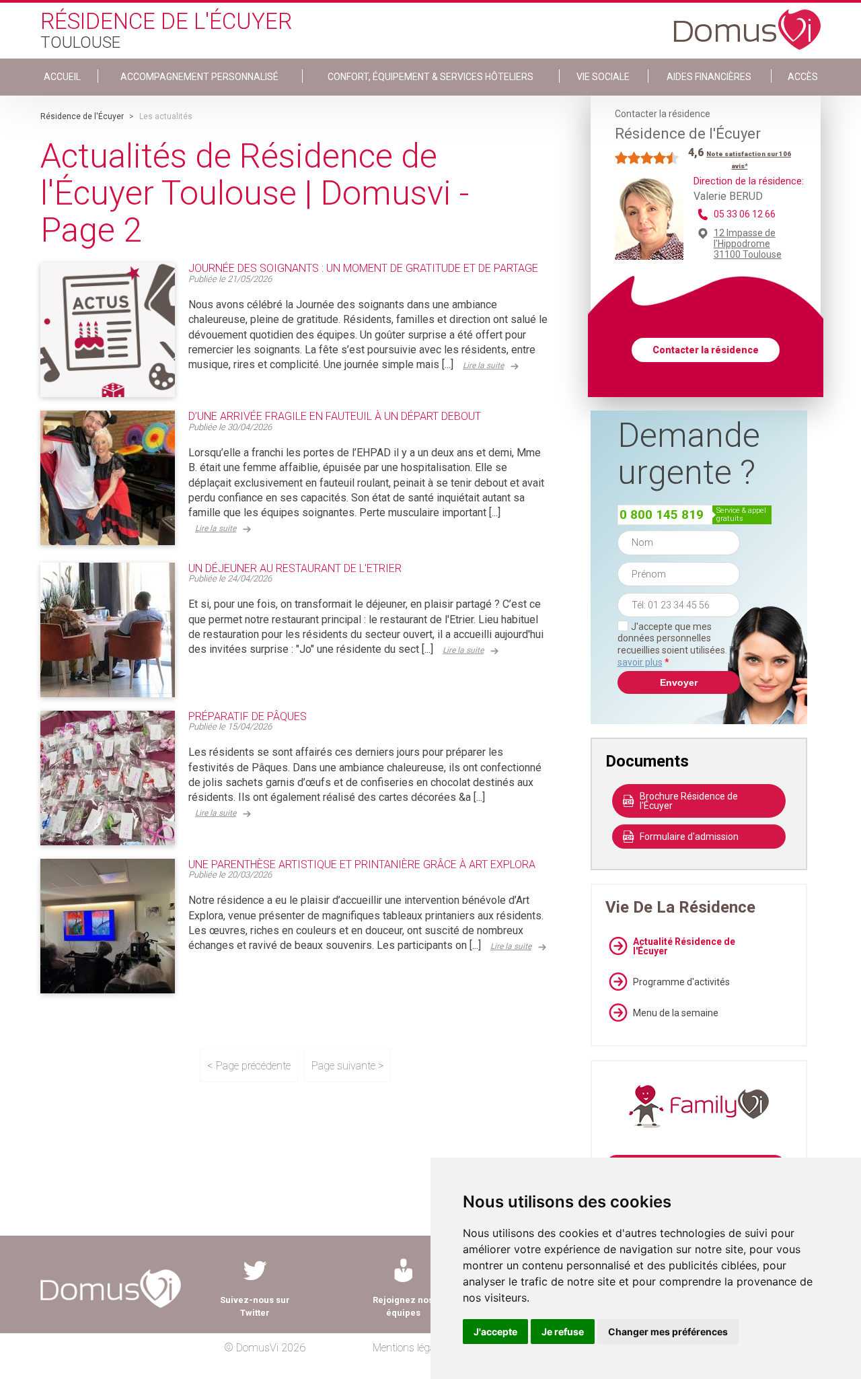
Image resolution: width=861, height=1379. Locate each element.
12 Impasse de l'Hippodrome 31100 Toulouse (748, 243)
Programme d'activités (681, 982)
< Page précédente (249, 1065)
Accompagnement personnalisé (199, 76)
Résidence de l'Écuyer (82, 116)
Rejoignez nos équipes (403, 1306)
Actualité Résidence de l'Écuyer (684, 946)
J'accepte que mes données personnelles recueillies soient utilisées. (678, 644)
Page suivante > (347, 1065)
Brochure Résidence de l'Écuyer (689, 801)
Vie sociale (603, 76)
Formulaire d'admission (689, 836)
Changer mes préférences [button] (668, 1331)
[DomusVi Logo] (747, 23)
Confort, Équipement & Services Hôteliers (430, 76)
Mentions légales (410, 1347)
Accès (803, 76)
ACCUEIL (62, 76)
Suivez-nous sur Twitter (255, 1306)
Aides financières (709, 76)
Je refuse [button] (562, 1331)
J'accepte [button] (495, 1331)
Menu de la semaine (675, 1012)
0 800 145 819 (662, 514)
